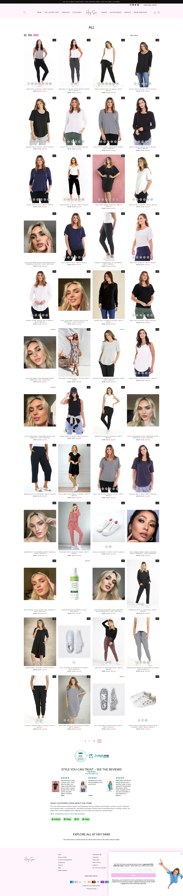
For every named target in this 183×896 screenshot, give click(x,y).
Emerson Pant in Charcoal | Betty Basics (143, 610)
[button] (90, 798)
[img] (91, 772)
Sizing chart (95, 857)
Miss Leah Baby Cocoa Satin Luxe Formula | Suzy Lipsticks (74, 321)
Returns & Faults (62, 857)
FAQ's (59, 854)
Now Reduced (140, 12)
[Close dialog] (181, 854)
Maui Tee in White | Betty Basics (143, 262)
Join (133, 875)
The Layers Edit (51, 12)
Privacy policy (96, 859)
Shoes (104, 12)
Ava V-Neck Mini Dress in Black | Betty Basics (74, 494)
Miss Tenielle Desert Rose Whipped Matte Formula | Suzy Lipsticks (108, 610)
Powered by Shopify (91, 888)
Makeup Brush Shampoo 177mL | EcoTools (74, 610)
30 (94, 741)
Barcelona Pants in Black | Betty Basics (108, 436)
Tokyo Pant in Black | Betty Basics (74, 205)
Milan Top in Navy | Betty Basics (40, 205)
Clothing (77, 12)
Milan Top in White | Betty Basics (74, 147)
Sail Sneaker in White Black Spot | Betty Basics (108, 726)
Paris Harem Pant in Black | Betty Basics (109, 89)
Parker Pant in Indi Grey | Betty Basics (40, 494)
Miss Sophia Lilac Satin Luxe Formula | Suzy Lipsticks (40, 610)
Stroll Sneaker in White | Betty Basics (109, 552)
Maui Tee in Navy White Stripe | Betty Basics (108, 494)
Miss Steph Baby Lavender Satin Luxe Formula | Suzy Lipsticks (40, 436)
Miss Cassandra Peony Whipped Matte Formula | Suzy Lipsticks (143, 436)
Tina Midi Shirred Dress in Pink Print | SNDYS (74, 379)
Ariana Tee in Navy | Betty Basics (143, 494)
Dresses (66, 12)
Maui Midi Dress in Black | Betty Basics (108, 205)
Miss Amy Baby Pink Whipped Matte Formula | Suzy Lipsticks (40, 379)
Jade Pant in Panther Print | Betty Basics (108, 668)
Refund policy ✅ (97, 854)
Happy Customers (62, 870)
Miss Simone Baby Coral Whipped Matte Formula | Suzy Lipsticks (143, 552)
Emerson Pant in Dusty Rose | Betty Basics (74, 552)
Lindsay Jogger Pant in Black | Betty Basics (40, 726)
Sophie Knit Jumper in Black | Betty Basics (108, 321)
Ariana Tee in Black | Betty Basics (40, 147)
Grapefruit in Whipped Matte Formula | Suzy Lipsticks (40, 552)
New (39, 12)
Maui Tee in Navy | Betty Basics (74, 262)
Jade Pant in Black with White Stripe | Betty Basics (74, 89)
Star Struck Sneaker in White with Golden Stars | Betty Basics (143, 726)
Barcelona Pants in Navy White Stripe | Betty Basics (143, 668)
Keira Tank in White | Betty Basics (143, 378)
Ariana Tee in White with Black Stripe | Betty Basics (108, 379)
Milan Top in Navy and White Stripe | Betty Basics (109, 147)
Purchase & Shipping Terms (65, 859)
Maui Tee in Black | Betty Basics (143, 320)
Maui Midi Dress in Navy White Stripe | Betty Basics (74, 726)
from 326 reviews (90, 773)
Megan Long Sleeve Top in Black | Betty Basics (143, 147)
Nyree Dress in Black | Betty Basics (40, 667)
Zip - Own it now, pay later (99, 867)
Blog (59, 867)
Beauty (128, 12)
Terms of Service (97, 862)
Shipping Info (61, 862)
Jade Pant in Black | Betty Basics (40, 89)
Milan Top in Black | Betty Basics (143, 89)
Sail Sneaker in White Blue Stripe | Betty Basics (74, 668)
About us (60, 865)
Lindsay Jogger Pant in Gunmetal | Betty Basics (108, 263)
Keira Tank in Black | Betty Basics (74, 436)
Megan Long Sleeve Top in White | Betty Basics (40, 321)
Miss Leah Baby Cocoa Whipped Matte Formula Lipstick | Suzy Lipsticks (40, 263)
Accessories (116, 12)
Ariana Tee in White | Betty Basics (143, 205)
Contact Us (95, 865)
